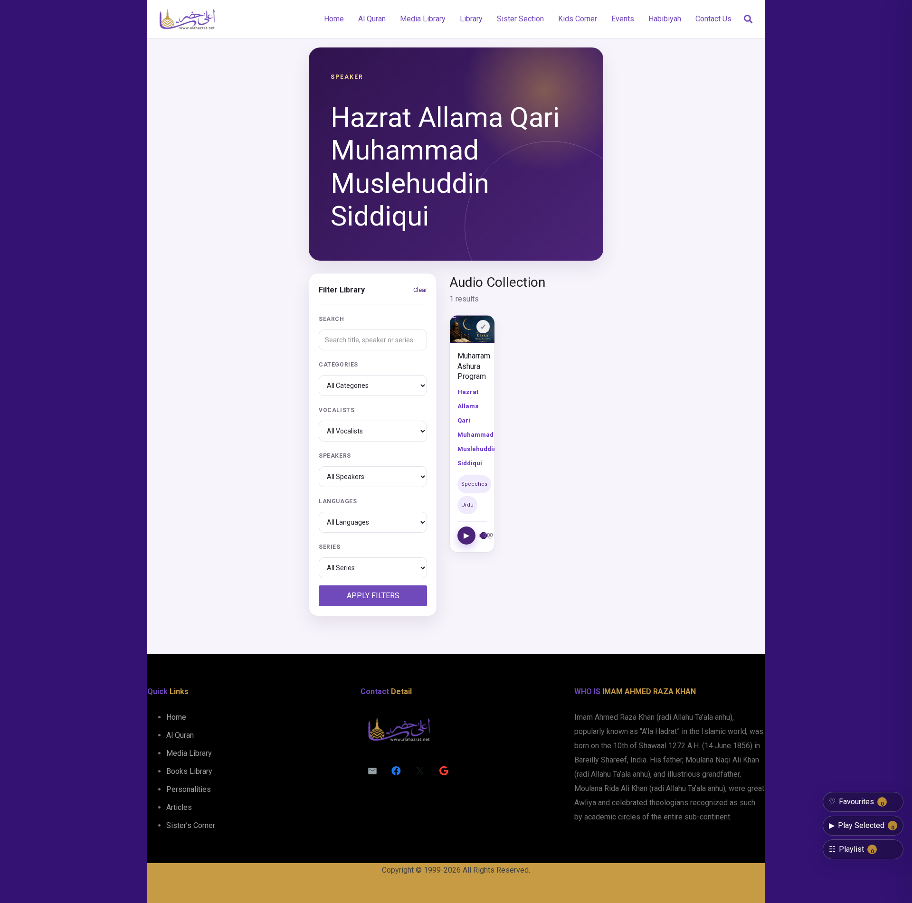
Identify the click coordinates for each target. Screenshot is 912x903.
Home (176, 717)
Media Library (189, 753)
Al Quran (180, 735)
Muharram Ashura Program (473, 366)
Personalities (188, 789)
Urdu (467, 505)
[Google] (444, 771)
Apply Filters (373, 595)
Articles (179, 807)
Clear (420, 289)
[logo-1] (187, 19)
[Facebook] (396, 771)
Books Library (189, 771)
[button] (748, 19)
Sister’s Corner (190, 825)
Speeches (474, 484)
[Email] (372, 771)
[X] (420, 771)
